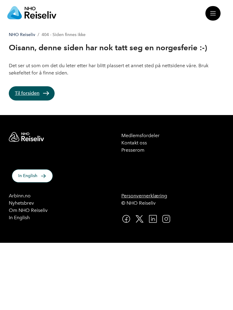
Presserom (132, 150)
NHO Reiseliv (22, 34)
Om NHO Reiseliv (28, 210)
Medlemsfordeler (140, 135)
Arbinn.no (20, 196)
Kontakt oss (134, 143)
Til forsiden (27, 93)
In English (27, 175)
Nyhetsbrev (21, 203)
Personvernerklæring (144, 196)
